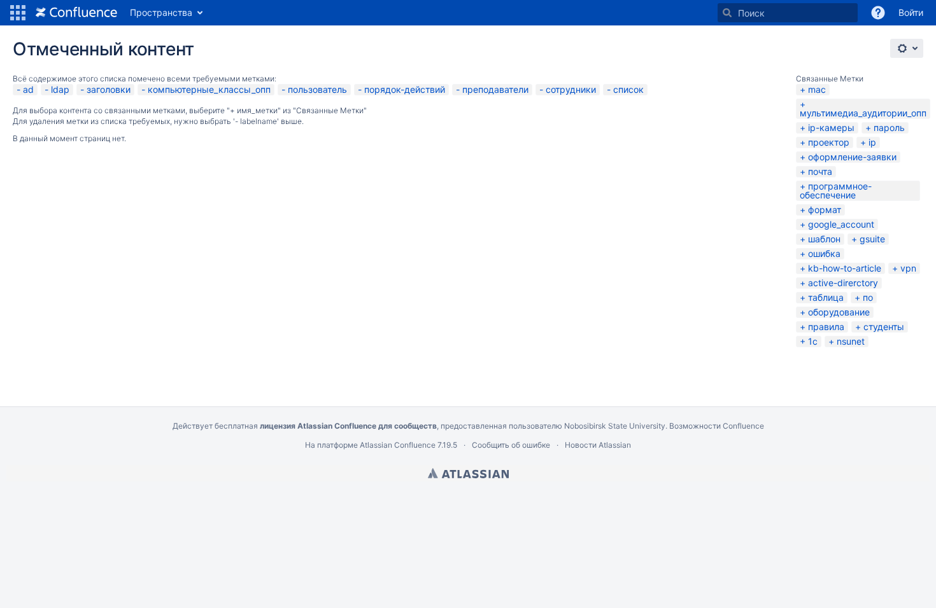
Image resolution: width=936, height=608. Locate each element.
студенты (883, 326)
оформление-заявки (852, 156)
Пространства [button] (161, 12)
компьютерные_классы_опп (209, 89)
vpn (908, 268)
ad (28, 89)
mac (817, 89)
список (628, 89)
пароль (889, 127)
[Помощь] (878, 12)
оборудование (839, 312)
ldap (60, 89)
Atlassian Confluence (398, 445)
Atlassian (468, 473)
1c (813, 341)
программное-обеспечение (836, 190)
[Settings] (906, 48)
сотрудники (571, 89)
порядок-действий (404, 89)
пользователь (317, 89)
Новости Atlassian (598, 445)
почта (820, 171)
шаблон (824, 238)
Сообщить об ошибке (511, 445)
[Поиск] (727, 13)
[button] (17, 12)
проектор (828, 142)
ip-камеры (831, 127)
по (868, 297)
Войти (910, 12)
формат (824, 209)
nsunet (851, 341)
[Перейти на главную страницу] (76, 12)
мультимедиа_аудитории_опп (863, 112)
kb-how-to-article (844, 268)
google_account (841, 224)
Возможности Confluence (716, 426)
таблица (826, 297)
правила (826, 326)
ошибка (824, 253)
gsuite (872, 238)
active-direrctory (843, 282)
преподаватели (495, 89)
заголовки (109, 89)
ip (872, 142)
